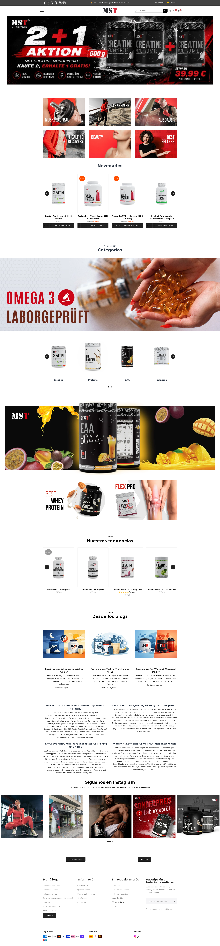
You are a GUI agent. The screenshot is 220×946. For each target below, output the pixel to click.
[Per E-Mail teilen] (60, 2)
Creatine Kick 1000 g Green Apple (106, 590)
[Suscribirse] (173, 901)
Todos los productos (120, 894)
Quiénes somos (83, 890)
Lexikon (115, 906)
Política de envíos (50, 894)
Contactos (81, 902)
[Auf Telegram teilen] (56, 2)
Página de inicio (118, 902)
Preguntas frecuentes (86, 894)
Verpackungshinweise (51, 906)
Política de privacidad (51, 886)
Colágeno (91, 380)
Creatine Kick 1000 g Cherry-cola (72, 590)
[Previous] (47, 193)
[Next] (173, 193)
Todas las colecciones (120, 890)
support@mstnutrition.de (162, 909)
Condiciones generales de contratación (58, 898)
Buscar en (116, 886)
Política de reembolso (51, 890)
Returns (144, 859)
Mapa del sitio (117, 898)
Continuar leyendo (63, 688)
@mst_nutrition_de (86, 787)
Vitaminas (125, 380)
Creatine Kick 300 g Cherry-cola (175, 590)
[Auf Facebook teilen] (44, 2)
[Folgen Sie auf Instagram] (135, 937)
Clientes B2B (82, 886)
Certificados (82, 898)
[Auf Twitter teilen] (48, 2)
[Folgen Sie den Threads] (138, 937)
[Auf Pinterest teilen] (52, 2)
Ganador (159, 380)
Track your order (75, 859)
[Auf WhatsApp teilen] (64, 2)
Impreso (46, 902)
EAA (56, 380)
